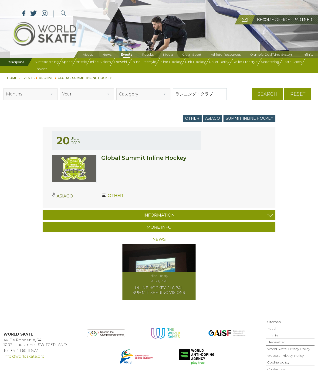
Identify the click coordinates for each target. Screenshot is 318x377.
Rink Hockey (195, 62)
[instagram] (44, 13)
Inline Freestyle (144, 62)
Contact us (276, 369)
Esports (41, 69)
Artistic (81, 62)
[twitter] (33, 13)
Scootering (270, 62)
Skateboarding (47, 62)
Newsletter (276, 342)
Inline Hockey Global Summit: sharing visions (159, 290)
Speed (67, 62)
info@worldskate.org (24, 356)
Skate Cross (291, 62)
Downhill (121, 62)
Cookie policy (278, 362)
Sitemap (274, 322)
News (107, 54)
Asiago (212, 118)
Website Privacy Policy (285, 355)
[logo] (63, 13)
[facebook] (24, 13)
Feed (271, 328)
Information (159, 215)
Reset (297, 94)
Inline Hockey (170, 62)
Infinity (308, 54)
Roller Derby (219, 62)
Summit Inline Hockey (249, 118)
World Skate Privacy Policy (288, 349)
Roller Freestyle (245, 62)
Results (148, 54)
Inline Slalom (100, 62)
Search (267, 94)
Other (192, 118)
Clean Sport (191, 54)
